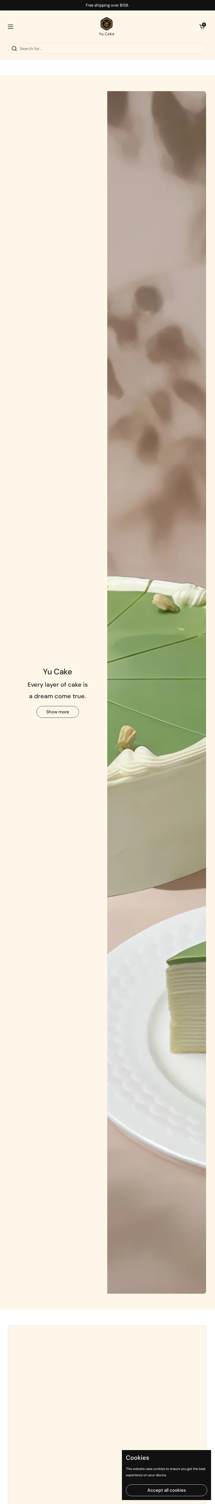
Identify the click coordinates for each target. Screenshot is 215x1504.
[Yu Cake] (106, 27)
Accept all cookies (166, 1490)
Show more (57, 712)
